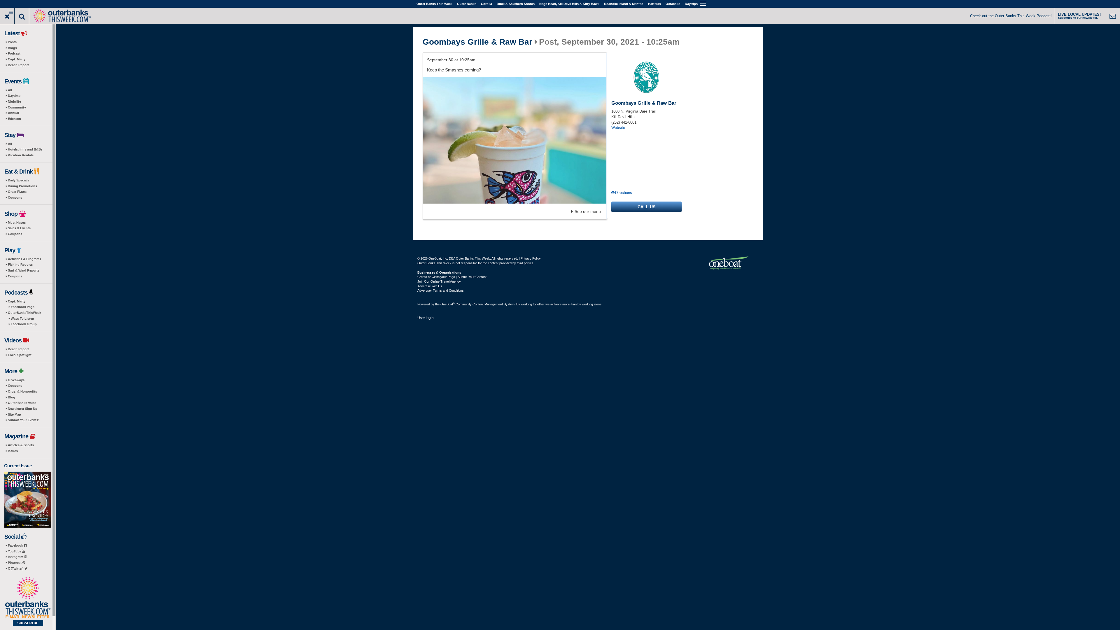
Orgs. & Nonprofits (22, 391)
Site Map (14, 414)
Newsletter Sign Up (22, 408)
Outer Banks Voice (22, 403)
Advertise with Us (429, 286)
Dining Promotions (22, 186)
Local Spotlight (20, 355)
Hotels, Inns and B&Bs (25, 149)
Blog (11, 397)
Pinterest (15, 562)
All (10, 90)
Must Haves (17, 222)
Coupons (15, 197)
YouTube (15, 551)
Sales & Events (19, 228)
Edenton (14, 118)
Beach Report (18, 65)
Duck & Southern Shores (516, 4)
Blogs (12, 48)
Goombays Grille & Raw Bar (477, 42)
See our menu (588, 211)
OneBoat (447, 304)
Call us (646, 206)
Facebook (16, 545)
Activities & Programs (24, 259)
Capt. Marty (16, 59)
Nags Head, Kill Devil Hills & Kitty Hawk (569, 4)
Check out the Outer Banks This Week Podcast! (1011, 16)
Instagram (16, 557)
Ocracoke (673, 4)
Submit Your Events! (23, 420)
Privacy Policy (531, 258)
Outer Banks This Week (434, 4)
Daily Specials (18, 180)
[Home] (62, 15)
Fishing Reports (20, 264)
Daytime (14, 95)
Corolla (486, 4)
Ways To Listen (22, 318)
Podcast (14, 53)
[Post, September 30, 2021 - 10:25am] (515, 140)
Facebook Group (24, 324)
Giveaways (16, 380)
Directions (623, 192)
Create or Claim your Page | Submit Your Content (452, 277)
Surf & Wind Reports (23, 270)
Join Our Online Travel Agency (439, 281)
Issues (13, 451)
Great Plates (17, 191)
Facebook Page (22, 307)
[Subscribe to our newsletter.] (27, 602)
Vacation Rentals (21, 155)
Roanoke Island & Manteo (623, 4)
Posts (12, 42)
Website (618, 127)
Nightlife (14, 101)
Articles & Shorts (21, 445)
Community (17, 107)
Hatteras (654, 4)
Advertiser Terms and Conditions (440, 290)
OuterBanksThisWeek (24, 312)
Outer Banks (466, 4)
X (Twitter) (16, 568)
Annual (13, 113)
